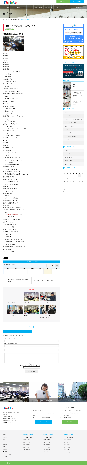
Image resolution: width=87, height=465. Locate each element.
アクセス (68, 7)
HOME (8, 7)
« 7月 (64, 191)
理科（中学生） (47, 447)
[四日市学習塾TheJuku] (10, 2)
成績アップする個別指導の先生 (71, 126)
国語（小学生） (26, 442)
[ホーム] (3, 19)
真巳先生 (66, 143)
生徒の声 (66, 129)
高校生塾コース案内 (68, 434)
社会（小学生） (26, 449)
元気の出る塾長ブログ (9, 29)
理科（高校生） (67, 447)
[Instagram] (7, 463)
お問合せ (5, 456)
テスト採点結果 (68, 132)
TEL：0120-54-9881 (77, 1)
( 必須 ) (10, 338)
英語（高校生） (67, 451)
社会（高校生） (67, 449)
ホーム (4, 434)
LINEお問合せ (63, 1)
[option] (73, 71)
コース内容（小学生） (28, 437)
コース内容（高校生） (68, 437)
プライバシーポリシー (8, 454)
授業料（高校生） (67, 439)
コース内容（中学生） (48, 437)
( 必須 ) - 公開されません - (10, 343)
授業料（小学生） (27, 439)
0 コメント (17, 331)
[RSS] (9, 463)
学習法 (18, 7)
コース (4, 441)
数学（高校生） (67, 444)
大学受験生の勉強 (68, 160)
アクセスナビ (43, 421)
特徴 (4, 439)
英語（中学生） (47, 451)
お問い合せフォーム (70, 421)
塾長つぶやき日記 (68, 164)
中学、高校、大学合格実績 (48, 8)
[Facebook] (3, 463)
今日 (57, 265)
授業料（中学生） (47, 439)
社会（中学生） (47, 449)
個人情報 (5, 451)
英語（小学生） (26, 447)
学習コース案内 (38, 7)
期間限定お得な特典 (68, 72)
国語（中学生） (47, 442)
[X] (5, 463)
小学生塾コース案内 (28, 434)
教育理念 (28, 7)
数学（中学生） (47, 444)
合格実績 (5, 444)
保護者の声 (67, 112)
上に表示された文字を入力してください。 (31, 366)
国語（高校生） (67, 442)
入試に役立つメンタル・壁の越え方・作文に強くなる (74, 120)
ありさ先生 (67, 139)
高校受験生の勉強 (68, 157)
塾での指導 (67, 150)
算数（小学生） (26, 444)
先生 (4, 446)
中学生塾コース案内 (48, 434)
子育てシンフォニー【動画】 (71, 122)
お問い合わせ (78, 7)
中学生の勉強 (67, 153)
